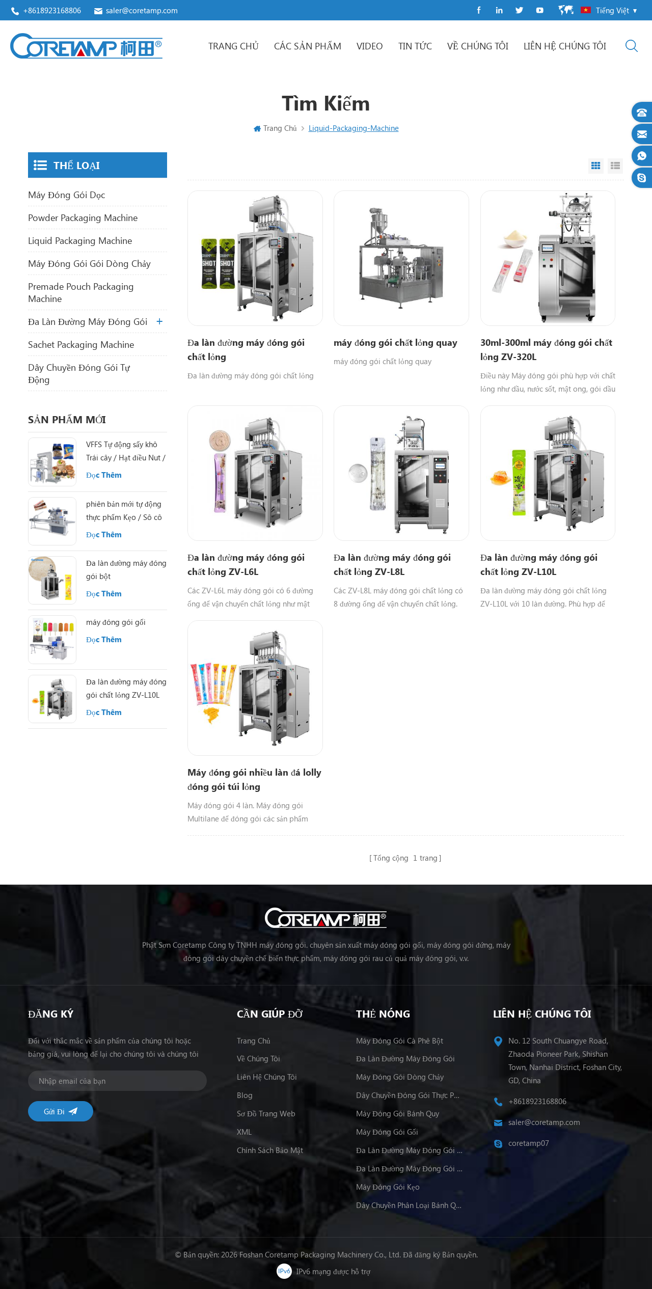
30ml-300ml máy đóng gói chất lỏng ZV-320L (546, 349)
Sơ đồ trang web (266, 1113)
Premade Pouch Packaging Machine (81, 292)
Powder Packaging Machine (83, 217)
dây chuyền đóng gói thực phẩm (410, 1095)
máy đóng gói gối (116, 622)
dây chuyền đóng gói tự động (79, 373)
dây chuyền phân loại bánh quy (410, 1205)
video (370, 46)
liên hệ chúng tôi (565, 46)
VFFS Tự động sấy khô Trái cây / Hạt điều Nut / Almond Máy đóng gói (126, 451)
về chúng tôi (477, 46)
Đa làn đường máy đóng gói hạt (410, 1168)
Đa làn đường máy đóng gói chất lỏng (246, 349)
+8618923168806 (52, 10)
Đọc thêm (104, 475)
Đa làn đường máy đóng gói (87, 321)
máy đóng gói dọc (66, 194)
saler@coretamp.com (142, 10)
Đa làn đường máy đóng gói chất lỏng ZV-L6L (246, 564)
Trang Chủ (233, 46)
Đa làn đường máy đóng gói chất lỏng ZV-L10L (538, 564)
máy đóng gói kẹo (388, 1187)
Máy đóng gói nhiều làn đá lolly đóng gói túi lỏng (254, 779)
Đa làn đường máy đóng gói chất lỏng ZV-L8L (392, 564)
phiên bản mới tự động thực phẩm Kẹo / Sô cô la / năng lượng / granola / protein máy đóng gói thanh (124, 511)
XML (244, 1132)
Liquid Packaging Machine (80, 240)
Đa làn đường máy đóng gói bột (126, 569)
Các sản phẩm (307, 46)
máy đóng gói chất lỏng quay (395, 342)
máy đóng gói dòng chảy (400, 1077)
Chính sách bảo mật (270, 1150)
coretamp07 (528, 1143)
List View (615, 166)
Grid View (596, 166)
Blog (245, 1095)
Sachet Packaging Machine (81, 344)
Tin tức (415, 46)
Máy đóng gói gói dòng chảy (89, 263)
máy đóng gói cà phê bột (399, 1040)
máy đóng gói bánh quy (397, 1113)
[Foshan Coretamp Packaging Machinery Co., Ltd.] (86, 46)
